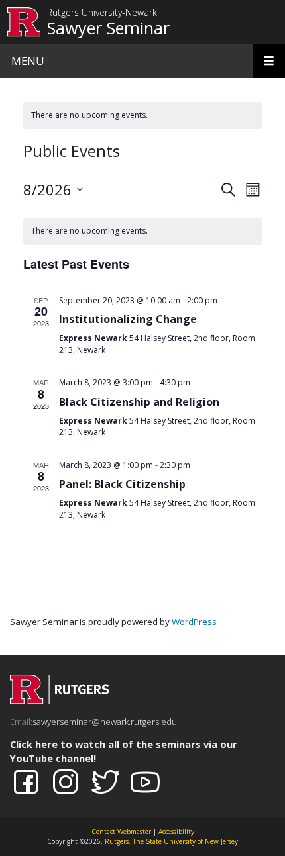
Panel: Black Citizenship (122, 484)
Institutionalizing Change (128, 319)
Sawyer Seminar (108, 28)
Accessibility (176, 831)
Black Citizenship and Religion (139, 402)
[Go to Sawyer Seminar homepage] (59, 699)
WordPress (194, 622)
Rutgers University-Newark (102, 13)
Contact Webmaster (121, 831)
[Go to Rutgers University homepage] (24, 22)
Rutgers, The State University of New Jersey (171, 841)
